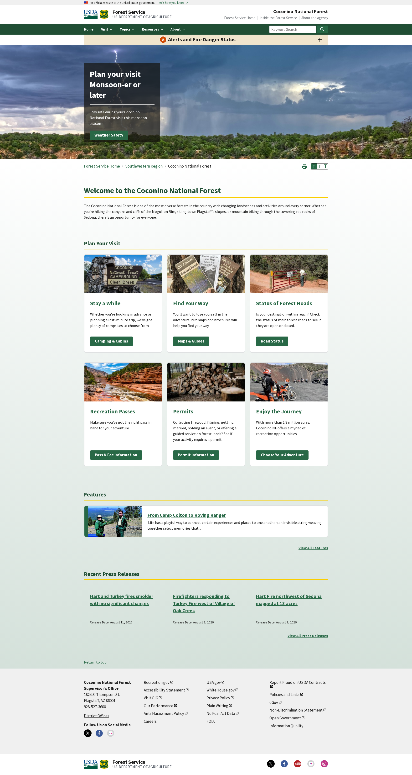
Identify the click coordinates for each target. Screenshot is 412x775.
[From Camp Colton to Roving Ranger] (115, 521)
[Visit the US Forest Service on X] (271, 764)
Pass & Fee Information (116, 455)
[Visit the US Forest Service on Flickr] (311, 764)
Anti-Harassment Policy (164, 713)
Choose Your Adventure (282, 455)
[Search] (322, 29)
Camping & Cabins (111, 341)
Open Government (285, 718)
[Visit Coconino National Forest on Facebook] (99, 733)
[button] (304, 166)
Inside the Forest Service (278, 17)
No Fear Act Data (220, 713)
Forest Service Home (239, 17)
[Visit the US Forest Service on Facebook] (284, 764)
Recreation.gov (157, 682)
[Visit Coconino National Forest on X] (88, 733)
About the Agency (314, 17)
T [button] (314, 166)
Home (88, 29)
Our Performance (158, 705)
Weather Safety (108, 135)
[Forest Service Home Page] (104, 14)
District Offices (96, 715)
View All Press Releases (308, 635)
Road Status (272, 341)
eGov (273, 702)
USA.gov (213, 682)
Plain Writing (217, 705)
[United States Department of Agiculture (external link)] (92, 14)
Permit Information (196, 455)
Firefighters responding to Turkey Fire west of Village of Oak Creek (204, 603)
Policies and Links (284, 694)
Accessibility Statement (164, 690)
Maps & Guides (191, 341)
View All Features (313, 547)
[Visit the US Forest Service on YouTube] (297, 764)
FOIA (210, 721)
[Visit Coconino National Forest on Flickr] (110, 733)
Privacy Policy (218, 698)
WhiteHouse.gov (220, 690)
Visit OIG (151, 698)
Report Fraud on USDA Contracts (297, 682)
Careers (150, 721)
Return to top (95, 662)
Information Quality (286, 725)
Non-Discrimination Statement (296, 710)
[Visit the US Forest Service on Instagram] (324, 764)
